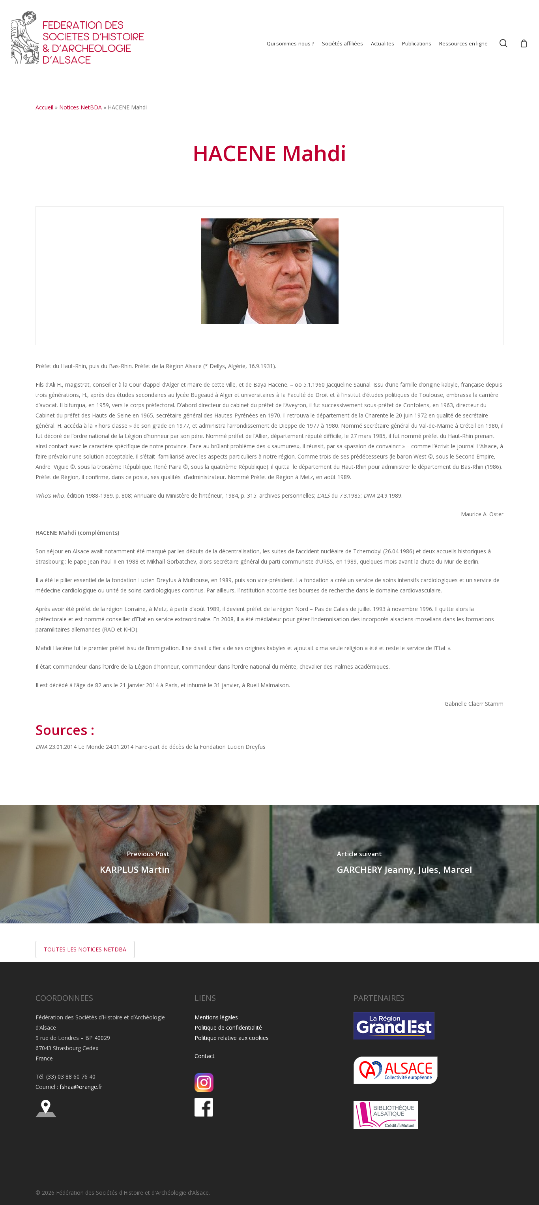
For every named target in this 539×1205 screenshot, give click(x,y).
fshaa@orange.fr (81, 1086)
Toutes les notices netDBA (85, 949)
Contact (205, 1056)
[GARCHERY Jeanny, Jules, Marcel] (404, 864)
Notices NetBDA (80, 107)
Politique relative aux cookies (232, 1037)
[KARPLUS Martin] (135, 864)
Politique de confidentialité (228, 1027)
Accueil (44, 107)
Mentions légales (216, 1017)
